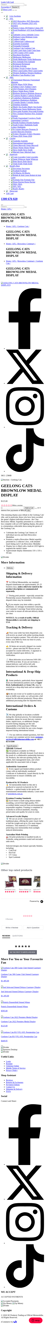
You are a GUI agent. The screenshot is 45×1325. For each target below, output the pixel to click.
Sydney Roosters (33, 134)
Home (4, 209)
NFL (19, 186)
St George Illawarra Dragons (24, 130)
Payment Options (13, 1085)
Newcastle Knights (36, 111)
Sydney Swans (31, 68)
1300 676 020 (9, 198)
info (28, 510)
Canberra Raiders (34, 96)
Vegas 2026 (27, 136)
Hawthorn (25, 55)
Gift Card (10, 193)
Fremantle (25, 46)
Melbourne (26, 57)
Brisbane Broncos (34, 93)
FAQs (8, 1091)
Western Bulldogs (34, 73)
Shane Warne (29, 148)
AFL (11, 18)
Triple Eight (27, 164)
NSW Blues (27, 84)
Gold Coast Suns (33, 50)
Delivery (10, 568)
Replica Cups (29, 75)
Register (9, 1064)
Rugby (21, 189)
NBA (19, 184)
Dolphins (24, 105)
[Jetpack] (15, 1322)
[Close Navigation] (2, 12)
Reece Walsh (28, 91)
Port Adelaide (29, 62)
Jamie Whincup (31, 159)
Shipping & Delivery (14, 1089)
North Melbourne (34, 59)
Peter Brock (27, 161)
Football (23, 171)
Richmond (25, 64)
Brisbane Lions (31, 37)
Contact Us (10, 1087)
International (28, 143)
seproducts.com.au (15, 794)
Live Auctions (15, 16)
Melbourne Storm (34, 109)
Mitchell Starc (30, 152)
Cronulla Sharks (32, 102)
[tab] (12, 927)
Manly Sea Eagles (34, 107)
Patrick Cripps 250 (35, 28)
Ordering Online (12, 1066)
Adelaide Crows (32, 35)
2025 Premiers (30, 89)
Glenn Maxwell (31, 145)
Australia (24, 141)
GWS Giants (28, 53)
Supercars (13, 154)
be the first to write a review (22, 952)
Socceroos (25, 168)
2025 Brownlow (33, 21)
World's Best (14, 166)
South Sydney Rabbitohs (24, 126)
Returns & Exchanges (14, 1082)
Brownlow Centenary (26, 244)
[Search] (13, 10)
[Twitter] (25, 383)
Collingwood (28, 41)
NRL (11, 77)
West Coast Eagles (35, 71)
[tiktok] (25, 471)
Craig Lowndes (31, 157)
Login (8, 1061)
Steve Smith (27, 150)
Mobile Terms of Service (16, 1068)
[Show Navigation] (16, 10)
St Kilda (23, 66)
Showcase (13, 191)
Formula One (29, 180)
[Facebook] (25, 348)
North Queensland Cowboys (26, 119)
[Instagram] (25, 427)
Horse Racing (29, 182)
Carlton (22, 39)
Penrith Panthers (32, 123)
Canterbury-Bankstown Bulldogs (24, 100)
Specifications (12, 746)
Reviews (9, 1080)
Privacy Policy (12, 1070)
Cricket (12, 138)
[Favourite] (36, 508)
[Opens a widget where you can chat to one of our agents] (35, 1321)
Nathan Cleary (30, 87)
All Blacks (25, 173)
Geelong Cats (29, 48)
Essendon (25, 44)
